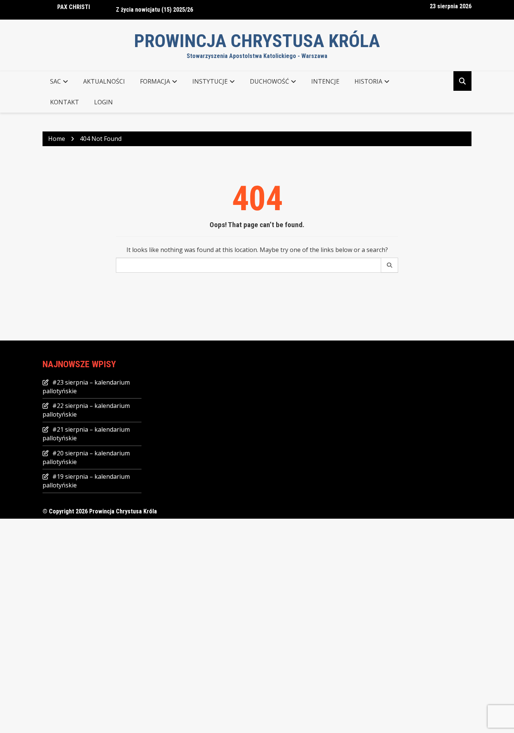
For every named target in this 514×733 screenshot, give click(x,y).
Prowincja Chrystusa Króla (257, 41)
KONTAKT (64, 102)
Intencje (325, 81)
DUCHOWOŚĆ (269, 81)
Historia (368, 81)
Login (103, 102)
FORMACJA (155, 81)
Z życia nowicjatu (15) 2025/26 (154, 6)
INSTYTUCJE (210, 81)
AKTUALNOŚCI (104, 81)
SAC (55, 81)
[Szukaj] (389, 265)
